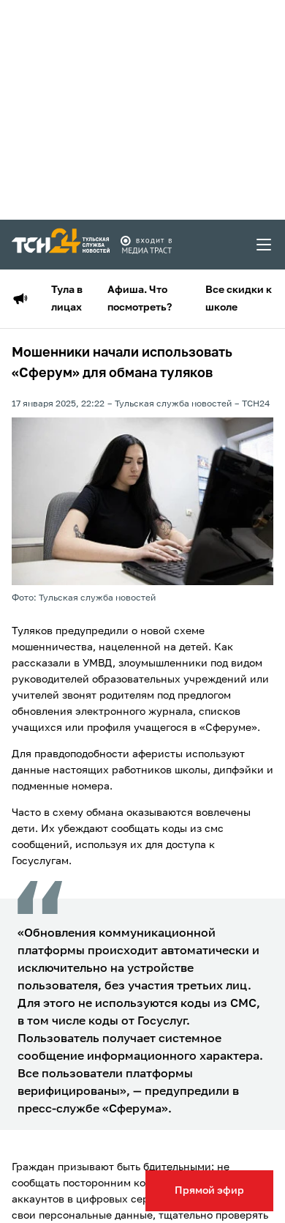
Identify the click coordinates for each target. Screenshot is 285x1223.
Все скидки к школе (238, 299)
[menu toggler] (264, 244)
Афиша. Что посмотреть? (139, 299)
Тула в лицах (67, 299)
